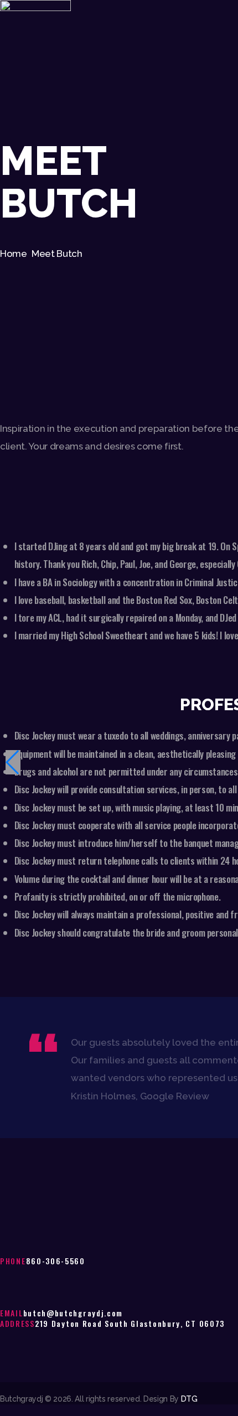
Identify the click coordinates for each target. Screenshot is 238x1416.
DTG (189, 1398)
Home (13, 253)
